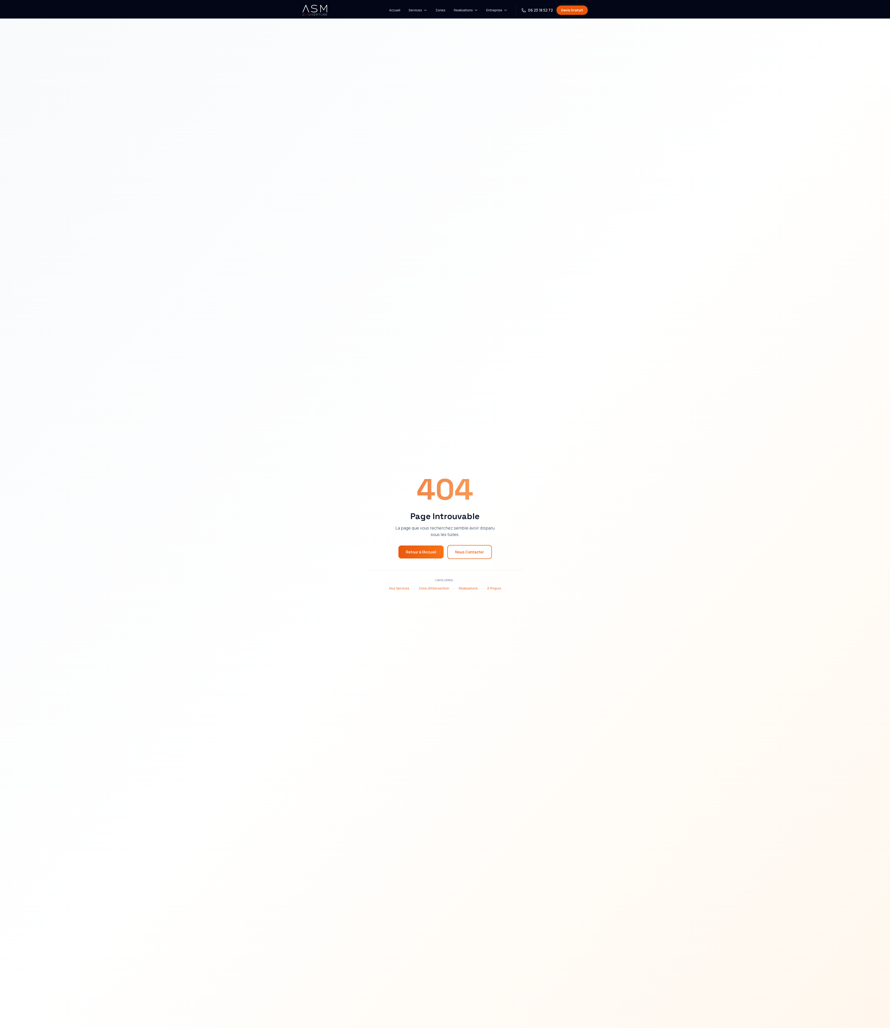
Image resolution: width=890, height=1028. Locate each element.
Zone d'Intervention (434, 588)
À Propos (494, 588)
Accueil (394, 10)
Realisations (463, 10)
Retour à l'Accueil (421, 552)
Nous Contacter (469, 552)
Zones (440, 10)
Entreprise (494, 10)
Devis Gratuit (572, 10)
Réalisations (468, 588)
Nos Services (399, 588)
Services (415, 10)
